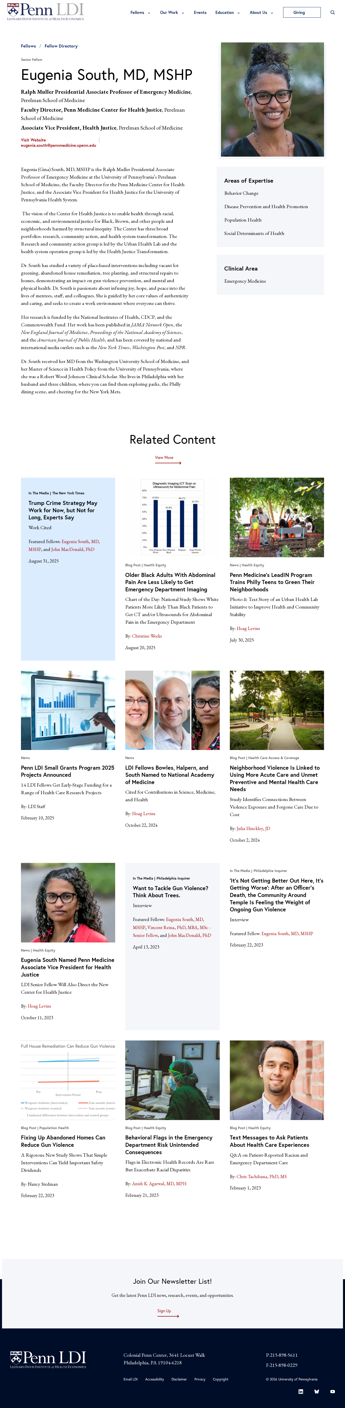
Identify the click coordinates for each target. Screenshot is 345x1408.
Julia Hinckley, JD (253, 828)
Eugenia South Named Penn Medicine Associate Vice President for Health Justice (67, 967)
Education (224, 12)
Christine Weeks (147, 636)
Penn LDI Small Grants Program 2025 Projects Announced (67, 771)
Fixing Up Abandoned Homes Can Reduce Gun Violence (63, 1141)
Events (200, 12)
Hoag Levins (248, 628)
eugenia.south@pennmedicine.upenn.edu (58, 145)
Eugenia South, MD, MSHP (287, 933)
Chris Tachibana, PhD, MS (262, 1176)
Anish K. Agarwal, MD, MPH (159, 1183)
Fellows (137, 12)
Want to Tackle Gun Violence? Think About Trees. (170, 891)
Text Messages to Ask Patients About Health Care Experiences (269, 1141)
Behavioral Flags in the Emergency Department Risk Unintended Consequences (168, 1144)
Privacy (199, 1379)
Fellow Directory (61, 46)
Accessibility (154, 1379)
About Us (258, 12)
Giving (299, 12)
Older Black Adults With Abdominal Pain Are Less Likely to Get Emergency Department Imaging (170, 582)
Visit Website (33, 140)
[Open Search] (332, 12)
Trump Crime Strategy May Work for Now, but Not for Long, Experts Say (63, 510)
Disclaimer (179, 1379)
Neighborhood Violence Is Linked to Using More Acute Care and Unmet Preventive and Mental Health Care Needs (275, 778)
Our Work (169, 12)
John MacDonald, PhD (72, 549)
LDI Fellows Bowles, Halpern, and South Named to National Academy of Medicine (169, 775)
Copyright (220, 1379)
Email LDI (131, 1379)
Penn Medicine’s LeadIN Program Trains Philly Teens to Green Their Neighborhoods (272, 582)
